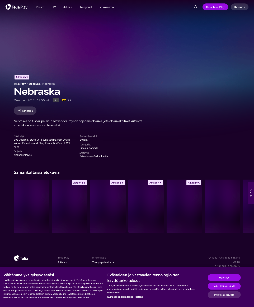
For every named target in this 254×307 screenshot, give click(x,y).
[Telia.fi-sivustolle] (21, 258)
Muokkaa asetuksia (224, 294)
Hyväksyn (224, 277)
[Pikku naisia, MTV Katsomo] (31, 206)
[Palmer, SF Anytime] (69, 206)
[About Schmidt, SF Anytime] (108, 206)
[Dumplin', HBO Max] (222, 206)
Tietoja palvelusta (103, 262)
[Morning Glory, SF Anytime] (184, 206)
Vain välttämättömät (224, 286)
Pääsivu (62, 262)
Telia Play (20, 83)
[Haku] (195, 7)
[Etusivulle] (16, 7)
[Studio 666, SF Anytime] (146, 206)
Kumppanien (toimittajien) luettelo (125, 297)
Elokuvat (34, 83)
